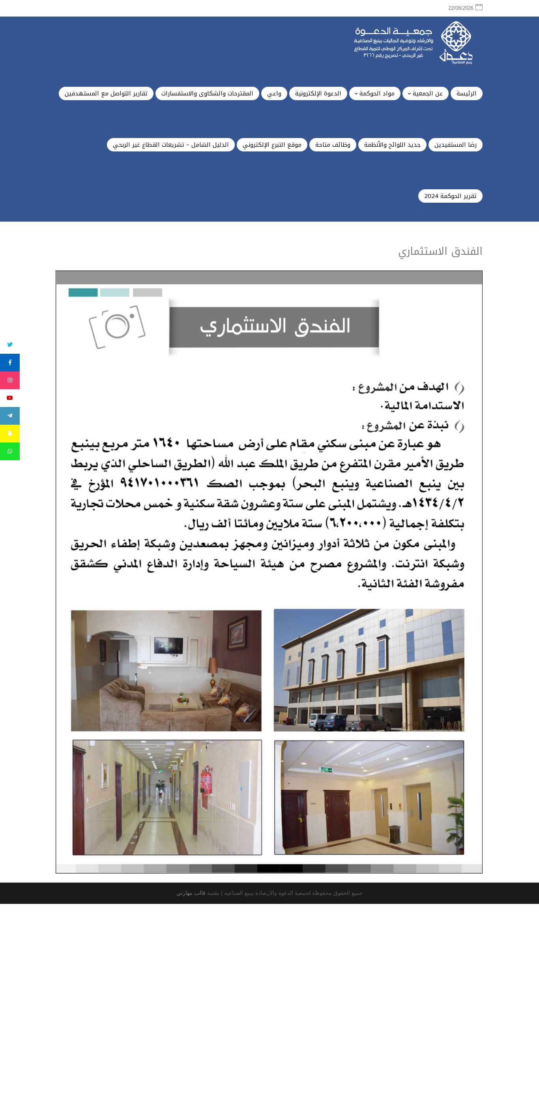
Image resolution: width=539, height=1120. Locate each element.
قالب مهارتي (191, 893)
